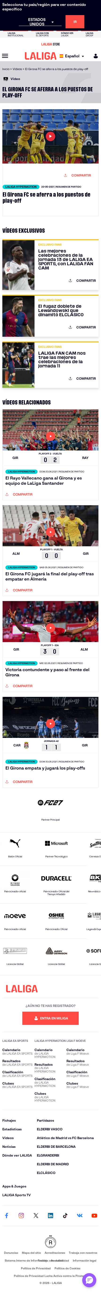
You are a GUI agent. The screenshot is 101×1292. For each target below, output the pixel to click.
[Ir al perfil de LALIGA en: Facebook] (6, 1216)
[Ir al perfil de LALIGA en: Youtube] (94, 1216)
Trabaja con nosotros (83, 1252)
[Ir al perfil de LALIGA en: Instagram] (21, 1216)
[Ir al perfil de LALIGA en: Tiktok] (65, 1216)
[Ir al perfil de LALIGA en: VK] (80, 1216)
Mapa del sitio (31, 1252)
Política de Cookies (67, 1268)
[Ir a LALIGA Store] (50, 44)
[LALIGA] (41, 56)
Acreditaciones (55, 1252)
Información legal (84, 1260)
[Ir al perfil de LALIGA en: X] (36, 1216)
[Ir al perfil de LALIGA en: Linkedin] (50, 1216)
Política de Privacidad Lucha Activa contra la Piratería (50, 1275)
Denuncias (11, 1252)
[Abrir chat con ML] (89, 1280)
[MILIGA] (94, 56)
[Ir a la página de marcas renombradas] (50, 1242)
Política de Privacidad (36, 1268)
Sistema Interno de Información (26, 1260)
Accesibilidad (60, 1260)
